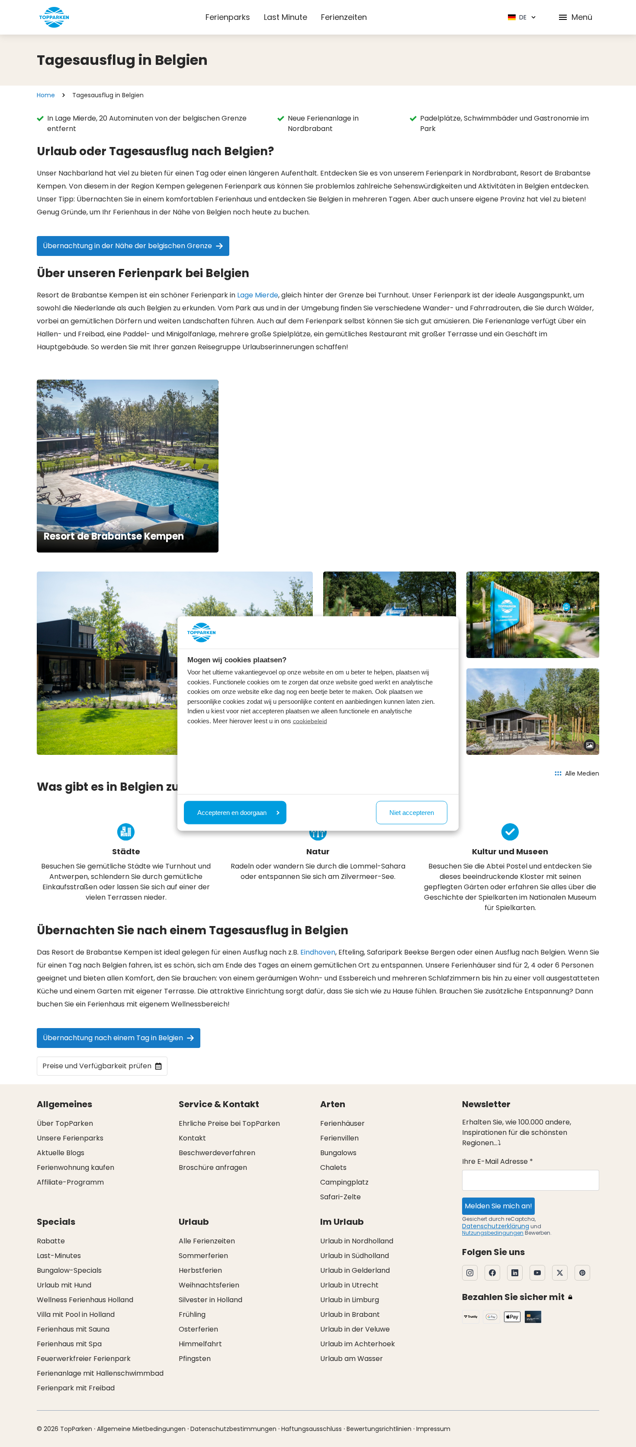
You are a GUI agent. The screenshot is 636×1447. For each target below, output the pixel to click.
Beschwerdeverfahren (217, 1153)
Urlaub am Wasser (351, 1359)
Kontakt (192, 1138)
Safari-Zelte (340, 1197)
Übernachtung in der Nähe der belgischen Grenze (127, 246)
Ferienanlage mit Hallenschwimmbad (100, 1373)
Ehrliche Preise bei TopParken (229, 1123)
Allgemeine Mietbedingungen (141, 1429)
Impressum (433, 1429)
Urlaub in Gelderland (355, 1270)
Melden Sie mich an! (498, 1206)
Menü (582, 17)
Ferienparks (228, 17)
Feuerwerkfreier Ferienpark (84, 1359)
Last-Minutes (59, 1256)
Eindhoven (317, 952)
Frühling (192, 1314)
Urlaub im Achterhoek (357, 1344)
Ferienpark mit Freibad (76, 1388)
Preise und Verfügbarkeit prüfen (96, 1066)
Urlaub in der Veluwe (355, 1329)
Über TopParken (65, 1123)
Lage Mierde (257, 295)
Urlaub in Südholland (354, 1256)
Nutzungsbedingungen (493, 1232)
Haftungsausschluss (311, 1429)
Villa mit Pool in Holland (76, 1314)
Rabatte (51, 1241)
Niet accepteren (411, 812)
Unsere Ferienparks (70, 1138)
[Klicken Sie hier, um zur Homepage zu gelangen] (54, 17)
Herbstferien (200, 1270)
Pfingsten (195, 1359)
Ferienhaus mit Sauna (73, 1329)
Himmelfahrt (200, 1344)
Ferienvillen (339, 1138)
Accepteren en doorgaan (232, 812)
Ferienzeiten (344, 17)
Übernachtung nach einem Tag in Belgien (113, 1038)
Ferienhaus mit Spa (69, 1344)
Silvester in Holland (210, 1300)
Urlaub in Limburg (349, 1300)
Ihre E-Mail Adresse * (497, 1161)
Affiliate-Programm (70, 1182)
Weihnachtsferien (209, 1285)
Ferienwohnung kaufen (75, 1167)
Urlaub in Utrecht (349, 1285)
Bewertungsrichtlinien (379, 1429)
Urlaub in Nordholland (356, 1241)
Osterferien (198, 1329)
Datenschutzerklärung (495, 1226)
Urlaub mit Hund (64, 1285)
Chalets (333, 1167)
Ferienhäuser (342, 1123)
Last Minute (285, 17)
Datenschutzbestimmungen (233, 1429)
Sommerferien (203, 1256)
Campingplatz (344, 1182)
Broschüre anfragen (213, 1167)
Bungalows (338, 1153)
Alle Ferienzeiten (207, 1241)
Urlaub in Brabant (350, 1314)
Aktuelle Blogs (60, 1153)
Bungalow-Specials (69, 1270)
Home (46, 95)
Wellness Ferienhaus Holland (85, 1300)
